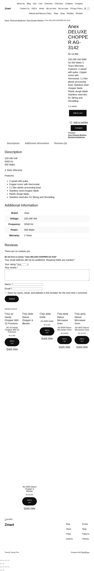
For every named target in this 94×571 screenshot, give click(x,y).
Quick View (12, 349)
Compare (69, 4)
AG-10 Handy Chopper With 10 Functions (12, 330)
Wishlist (70, 13)
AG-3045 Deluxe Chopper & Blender (30, 489)
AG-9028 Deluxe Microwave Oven (64, 329)
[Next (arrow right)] (3, 563)
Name (8, 284)
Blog (29, 4)
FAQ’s (34, 8)
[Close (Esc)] (8, 560)
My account (51, 8)
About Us (21, 4)
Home (41, 8)
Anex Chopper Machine (35, 20)
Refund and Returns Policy (40, 13)
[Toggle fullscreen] (3, 560)
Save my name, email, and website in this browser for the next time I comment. (48, 293)
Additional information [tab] (37, 143)
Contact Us (24, 8)
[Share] (6, 560)
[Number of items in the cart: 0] (88, 8)
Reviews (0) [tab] (60, 143)
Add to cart (77, 113)
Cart (34, 4)
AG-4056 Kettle (47, 321)
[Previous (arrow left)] (1, 563)
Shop (56, 13)
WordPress (85, 552)
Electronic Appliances (17, 20)
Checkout (48, 4)
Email (8, 288)
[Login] (85, 8)
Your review (11, 267)
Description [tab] (13, 143)
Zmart (8, 8)
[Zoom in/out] (1, 560)
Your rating (11, 264)
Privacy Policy (76, 8)
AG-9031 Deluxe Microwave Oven (82, 329)
